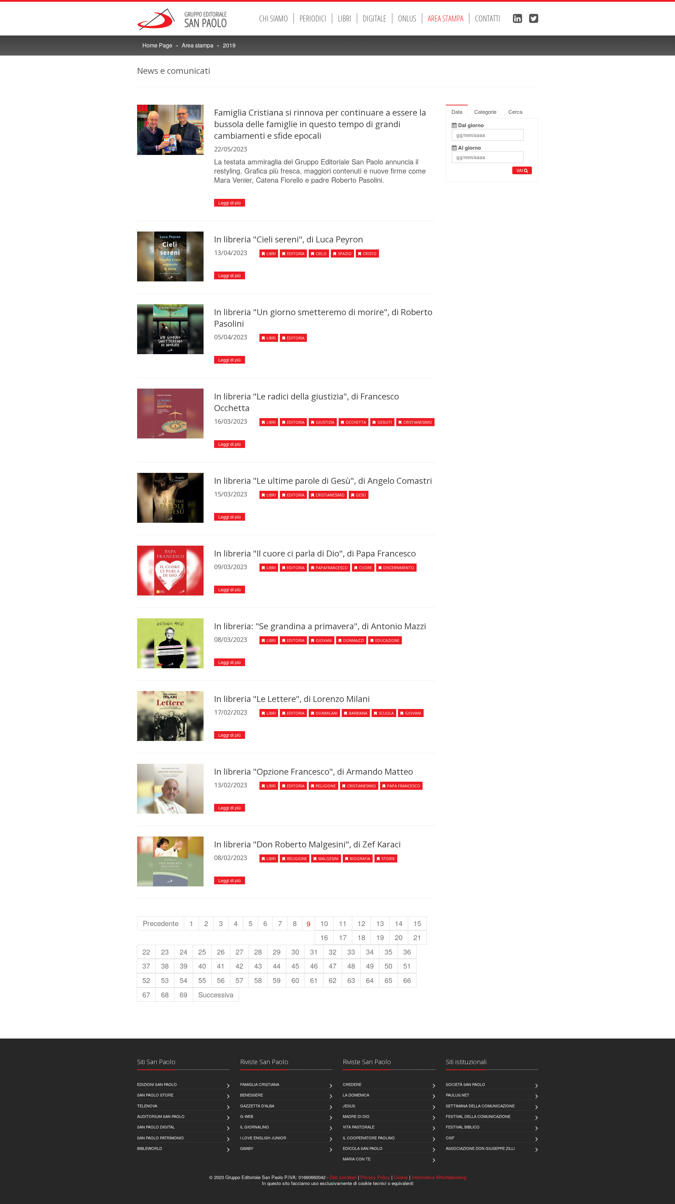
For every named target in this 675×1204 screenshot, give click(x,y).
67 (146, 994)
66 (407, 980)
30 (295, 951)
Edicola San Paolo (362, 1148)
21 (417, 937)
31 (314, 951)
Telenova (147, 1105)
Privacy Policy (375, 1177)
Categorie (485, 111)
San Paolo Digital (156, 1127)
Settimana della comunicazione (480, 1105)
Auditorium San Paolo (161, 1116)
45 (295, 966)
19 (380, 937)
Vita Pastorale (358, 1127)
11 (343, 923)
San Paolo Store (155, 1095)
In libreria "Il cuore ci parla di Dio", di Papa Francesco (315, 553)
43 (258, 966)
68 (165, 994)
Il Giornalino (254, 1127)
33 (351, 951)
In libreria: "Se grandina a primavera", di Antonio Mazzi (320, 626)
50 (388, 966)
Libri (344, 18)
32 (332, 951)
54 (183, 980)
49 (370, 966)
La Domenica (356, 1095)
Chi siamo (273, 18)
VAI (520, 170)
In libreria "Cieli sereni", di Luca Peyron (288, 239)
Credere (352, 1084)
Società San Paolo (465, 1084)
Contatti (487, 18)
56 (221, 980)
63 (351, 980)
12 (361, 923)
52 (146, 980)
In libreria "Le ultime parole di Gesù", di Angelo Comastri (323, 480)
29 (277, 951)
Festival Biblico (463, 1127)
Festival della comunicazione (478, 1116)
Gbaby (246, 1148)
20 (399, 937)
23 (165, 951)
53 (165, 980)
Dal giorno (470, 125)
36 (407, 951)
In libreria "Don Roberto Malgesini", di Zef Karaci (307, 844)
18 (361, 937)
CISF (450, 1137)
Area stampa (445, 18)
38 (165, 966)
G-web (246, 1116)
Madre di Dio (356, 1116)
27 (239, 951)
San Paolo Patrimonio (160, 1137)
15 (417, 923)
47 (332, 966)
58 (258, 980)
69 (183, 994)
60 (295, 980)
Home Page (157, 45)
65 (388, 980)
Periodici (313, 18)
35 (388, 951)
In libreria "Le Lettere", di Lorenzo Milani (292, 698)
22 (146, 951)
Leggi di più (229, 203)
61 (314, 980)
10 (324, 923)
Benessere (251, 1095)
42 (239, 966)
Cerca (515, 111)
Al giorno (469, 147)
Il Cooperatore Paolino (369, 1137)
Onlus (407, 18)
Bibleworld (149, 1148)
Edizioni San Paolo (157, 1084)
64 (370, 980)
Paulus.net (457, 1095)
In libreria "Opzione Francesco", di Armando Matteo (313, 771)
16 (324, 937)
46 (314, 966)
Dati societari (343, 1177)
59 (277, 980)
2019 (229, 45)
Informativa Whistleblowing (439, 1177)
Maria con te (357, 1158)
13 (380, 923)
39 (183, 966)
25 (202, 951)
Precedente (161, 923)
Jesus (349, 1105)
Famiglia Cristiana (259, 1084)
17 (343, 937)
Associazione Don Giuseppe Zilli (480, 1148)
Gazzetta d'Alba (257, 1105)
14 (399, 923)
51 (407, 966)
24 (183, 951)
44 (277, 966)
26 (221, 951)
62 (332, 980)
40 (202, 966)
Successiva (215, 994)
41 (221, 966)
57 (239, 980)
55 (202, 980)
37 (146, 966)
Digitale (374, 18)
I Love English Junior (263, 1137)
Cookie (401, 1177)
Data (456, 111)
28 (258, 951)
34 (370, 951)
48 (351, 966)
